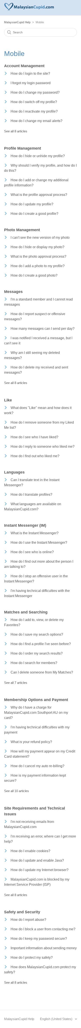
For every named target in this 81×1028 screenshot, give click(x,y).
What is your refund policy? (31, 742)
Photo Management (22, 230)
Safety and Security (22, 912)
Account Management (24, 66)
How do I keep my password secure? (39, 938)
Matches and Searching (26, 612)
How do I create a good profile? (34, 213)
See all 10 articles (16, 791)
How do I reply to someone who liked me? (43, 446)
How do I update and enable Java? (37, 860)
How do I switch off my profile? (34, 102)
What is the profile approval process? (39, 195)
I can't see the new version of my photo (40, 237)
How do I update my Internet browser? (39, 870)
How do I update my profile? (32, 204)
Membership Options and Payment (36, 700)
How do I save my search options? (37, 634)
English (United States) (56, 1019)
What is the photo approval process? (38, 256)
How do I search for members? (34, 663)
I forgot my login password (31, 83)
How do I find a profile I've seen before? (41, 644)
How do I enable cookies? (30, 851)
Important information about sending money (44, 948)
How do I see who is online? (32, 552)
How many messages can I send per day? (43, 328)
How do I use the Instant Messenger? (39, 542)
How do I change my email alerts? (36, 121)
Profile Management (22, 148)
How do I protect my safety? (32, 957)
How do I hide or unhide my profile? (38, 156)
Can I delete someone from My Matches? (42, 672)
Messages (13, 292)
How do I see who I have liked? (34, 437)
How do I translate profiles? (31, 494)
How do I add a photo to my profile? (38, 266)
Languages (14, 472)
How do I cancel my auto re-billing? (37, 766)
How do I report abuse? (28, 919)
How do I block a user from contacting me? (43, 929)
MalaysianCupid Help (17, 22)
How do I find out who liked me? (35, 456)
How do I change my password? (35, 92)
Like (8, 400)
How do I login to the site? (30, 73)
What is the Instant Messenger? (35, 533)
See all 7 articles (15, 682)
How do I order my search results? (37, 653)
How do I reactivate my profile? (34, 111)
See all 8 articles (15, 131)
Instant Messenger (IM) (25, 525)
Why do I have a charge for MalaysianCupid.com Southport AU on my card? (36, 713)
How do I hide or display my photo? (37, 247)
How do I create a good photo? (34, 275)
